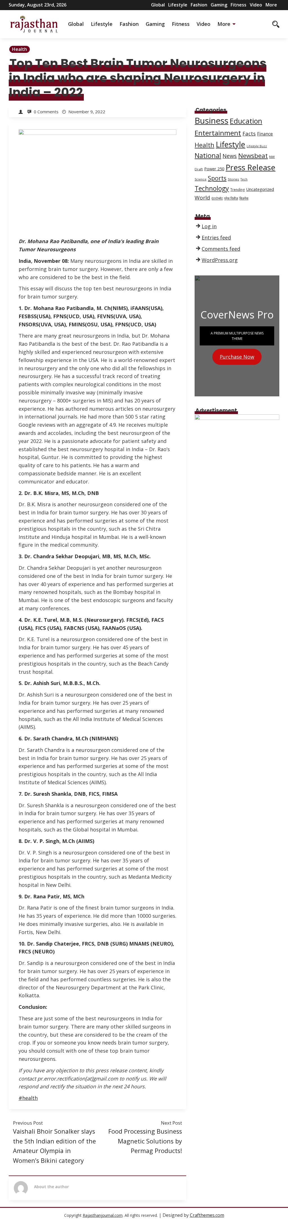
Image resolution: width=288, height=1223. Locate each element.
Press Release (250, 167)
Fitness (238, 5)
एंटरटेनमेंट (217, 198)
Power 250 (214, 168)
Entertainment (218, 132)
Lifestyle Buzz (257, 146)
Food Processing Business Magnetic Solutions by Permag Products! (145, 1141)
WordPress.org (220, 260)
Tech (244, 179)
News (229, 156)
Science (200, 179)
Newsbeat (253, 155)
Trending (237, 189)
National (208, 155)
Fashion (199, 5)
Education (246, 121)
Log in (209, 226)
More (271, 5)
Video (256, 5)
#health (28, 1098)
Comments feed (221, 248)
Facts (249, 133)
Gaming (219, 5)
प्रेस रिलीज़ (231, 198)
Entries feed (216, 237)
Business (211, 120)
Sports (217, 178)
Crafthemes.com (207, 1215)
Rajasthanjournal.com (103, 1215)
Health (19, 49)
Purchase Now (237, 356)
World (202, 197)
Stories (233, 179)
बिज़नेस (243, 198)
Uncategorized (260, 189)
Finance (265, 134)
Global (158, 5)
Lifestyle (177, 5)
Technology (212, 188)
